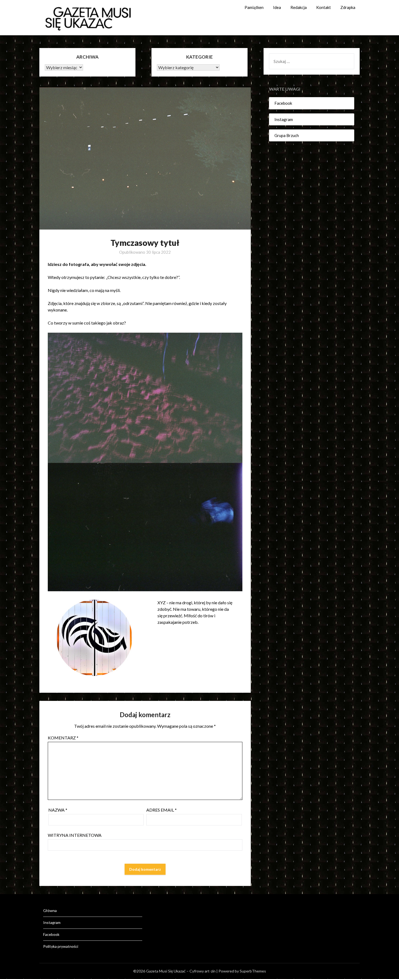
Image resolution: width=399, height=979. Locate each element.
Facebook (283, 103)
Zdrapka (347, 7)
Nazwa (57, 809)
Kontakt (323, 7)
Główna (50, 910)
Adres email (161, 809)
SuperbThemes (253, 971)
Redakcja (298, 7)
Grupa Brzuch (286, 135)
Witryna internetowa (75, 835)
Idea (277, 7)
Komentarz (63, 737)
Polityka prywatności (60, 946)
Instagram (283, 119)
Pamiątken (254, 7)
